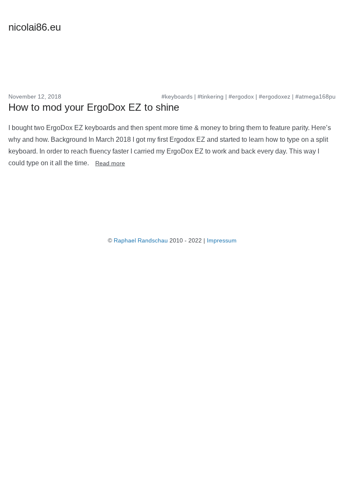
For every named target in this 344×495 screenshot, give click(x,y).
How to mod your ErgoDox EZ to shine (93, 107)
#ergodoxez (274, 96)
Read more (110, 163)
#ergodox (241, 96)
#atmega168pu (315, 96)
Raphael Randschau (141, 240)
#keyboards (177, 96)
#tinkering (211, 96)
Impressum (222, 240)
